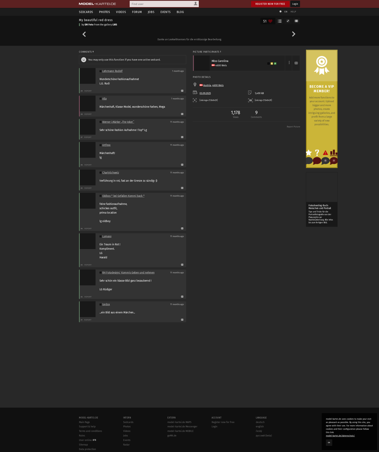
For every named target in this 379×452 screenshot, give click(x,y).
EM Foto (89, 24)
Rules (82, 435)
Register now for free (270, 3)
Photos (104, 12)
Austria (207, 85)
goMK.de (171, 435)
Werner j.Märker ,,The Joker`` (118, 122)
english (260, 426)
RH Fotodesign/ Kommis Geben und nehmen (128, 272)
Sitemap (83, 444)
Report (88, 91)
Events (165, 12)
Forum (137, 12)
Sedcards (86, 12)
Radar (126, 444)
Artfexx (106, 145)
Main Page (84, 422)
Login (295, 3)
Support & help (87, 426)
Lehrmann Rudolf (112, 71)
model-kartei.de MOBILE (180, 431)
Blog (180, 12)
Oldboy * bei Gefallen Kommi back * (123, 196)
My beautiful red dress (96, 20)
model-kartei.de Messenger (182, 426)
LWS (115, 24)
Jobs (151, 12)
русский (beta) (264, 435)
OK (329, 442)
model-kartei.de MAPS (179, 422)
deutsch (260, 422)
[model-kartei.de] (97, 4)
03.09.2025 (205, 93)
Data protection (87, 449)
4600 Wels (218, 85)
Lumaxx (106, 236)
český (259, 431)
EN (285, 11)
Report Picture (293, 127)
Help (293, 11)
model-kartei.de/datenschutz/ (340, 435)
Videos (121, 12)
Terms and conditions (90, 431)
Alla (104, 98)
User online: (87, 440)
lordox (106, 304)
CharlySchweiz (110, 172)
